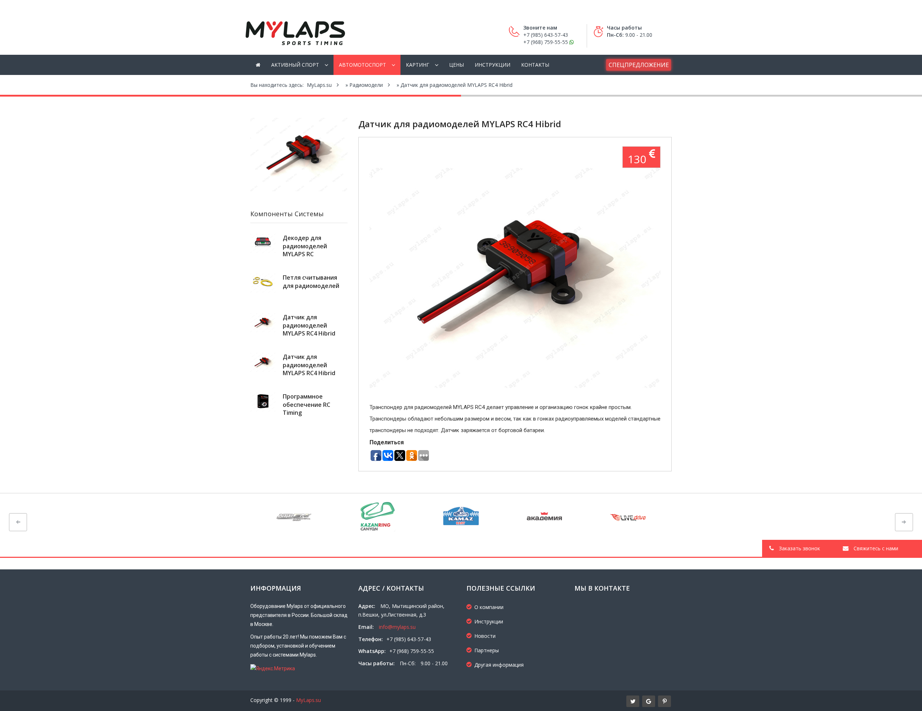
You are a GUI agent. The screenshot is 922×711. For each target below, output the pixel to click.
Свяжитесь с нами (875, 548)
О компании (488, 607)
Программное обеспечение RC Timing (306, 404)
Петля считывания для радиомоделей (311, 281)
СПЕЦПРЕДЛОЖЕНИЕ (639, 65)
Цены (456, 64)
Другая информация (499, 664)
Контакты (535, 64)
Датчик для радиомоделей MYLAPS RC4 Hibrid (309, 325)
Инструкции (492, 64)
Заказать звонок (799, 548)
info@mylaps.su (397, 626)
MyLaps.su (308, 700)
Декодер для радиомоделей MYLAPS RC (305, 246)
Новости (485, 635)
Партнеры (486, 650)
